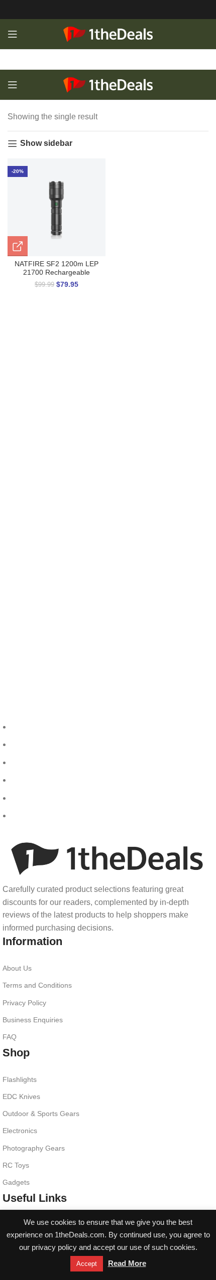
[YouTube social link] (108, 9)
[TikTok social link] (124, 9)
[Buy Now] (18, 246)
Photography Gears (34, 1148)
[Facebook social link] (76, 9)
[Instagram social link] (92, 9)
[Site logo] (108, 33)
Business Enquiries (33, 1020)
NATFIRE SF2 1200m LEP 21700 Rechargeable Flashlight (56, 272)
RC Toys (16, 1165)
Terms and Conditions (37, 985)
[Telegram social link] (140, 9)
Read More (127, 1263)
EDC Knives (21, 1096)
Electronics (20, 1131)
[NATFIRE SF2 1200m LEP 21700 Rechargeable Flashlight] (56, 207)
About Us (17, 968)
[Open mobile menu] (13, 34)
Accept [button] (86, 1263)
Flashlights (20, 1079)
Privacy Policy (24, 1003)
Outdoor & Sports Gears (41, 1114)
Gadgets (16, 1182)
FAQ (10, 1037)
